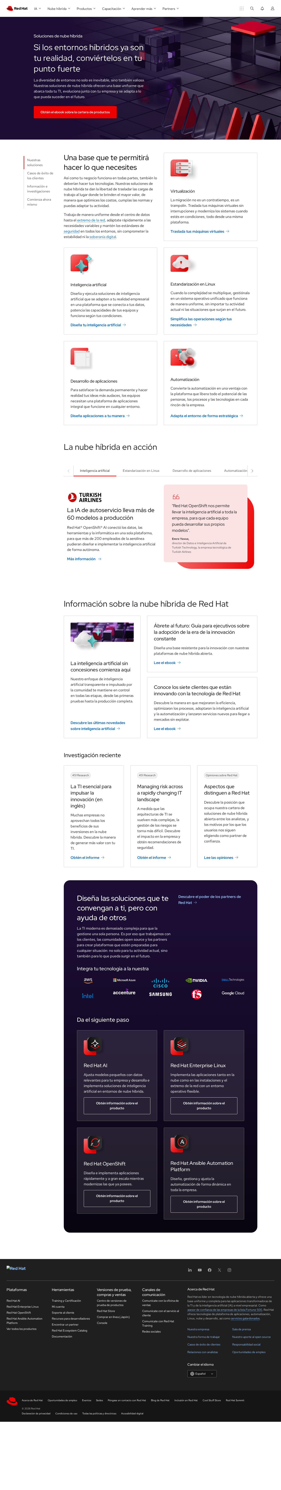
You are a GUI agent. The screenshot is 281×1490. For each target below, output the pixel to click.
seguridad (72, 231)
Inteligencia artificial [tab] (95, 471)
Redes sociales (151, 1331)
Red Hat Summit (235, 1400)
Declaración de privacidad (36, 1413)
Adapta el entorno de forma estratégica (204, 415)
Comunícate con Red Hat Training (158, 1323)
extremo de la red (91, 220)
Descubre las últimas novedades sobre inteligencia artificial (98, 725)
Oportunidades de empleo (249, 1352)
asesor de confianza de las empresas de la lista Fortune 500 (224, 1310)
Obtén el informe (85, 857)
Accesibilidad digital (132, 1413)
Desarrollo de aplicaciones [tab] (192, 471)
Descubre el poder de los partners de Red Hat (209, 899)
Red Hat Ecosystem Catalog (69, 1330)
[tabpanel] (160, 524)
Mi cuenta (58, 1306)
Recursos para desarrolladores (71, 1318)
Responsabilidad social (246, 1344)
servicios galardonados (245, 1318)
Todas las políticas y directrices (99, 1413)
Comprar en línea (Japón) (113, 1317)
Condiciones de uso (66, 1413)
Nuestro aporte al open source (251, 1337)
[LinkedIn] (189, 1271)
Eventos (86, 1400)
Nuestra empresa (198, 1329)
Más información (81, 558)
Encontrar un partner (65, 1324)
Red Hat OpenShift (19, 1312)
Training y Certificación (66, 1301)
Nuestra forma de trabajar (203, 1337)
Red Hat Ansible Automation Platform (24, 1321)
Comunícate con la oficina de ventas (160, 1303)
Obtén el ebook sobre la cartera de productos (75, 112)
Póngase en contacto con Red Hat (127, 1400)
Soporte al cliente (63, 1312)
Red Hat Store (106, 1311)
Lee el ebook (165, 662)
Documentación (62, 1336)
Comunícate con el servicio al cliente (160, 1313)
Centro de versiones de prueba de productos (112, 1303)
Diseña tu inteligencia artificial (96, 325)
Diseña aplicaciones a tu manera (98, 415)
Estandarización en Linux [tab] (141, 471)
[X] (219, 1271)
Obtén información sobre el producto (117, 1105)
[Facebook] (209, 1271)
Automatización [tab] (235, 471)
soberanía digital (102, 236)
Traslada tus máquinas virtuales (197, 231)
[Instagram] (229, 1271)
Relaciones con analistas (202, 1352)
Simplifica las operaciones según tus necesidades (201, 322)
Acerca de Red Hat (32, 1400)
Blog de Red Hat (160, 1400)
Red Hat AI (13, 1301)
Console (102, 1323)
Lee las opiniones (218, 857)
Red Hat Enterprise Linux (23, 1306)
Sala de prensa (241, 1329)
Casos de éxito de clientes (203, 1344)
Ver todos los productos (21, 1329)
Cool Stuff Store (212, 1400)
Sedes (99, 1400)
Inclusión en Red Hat (186, 1400)
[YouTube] (199, 1271)
